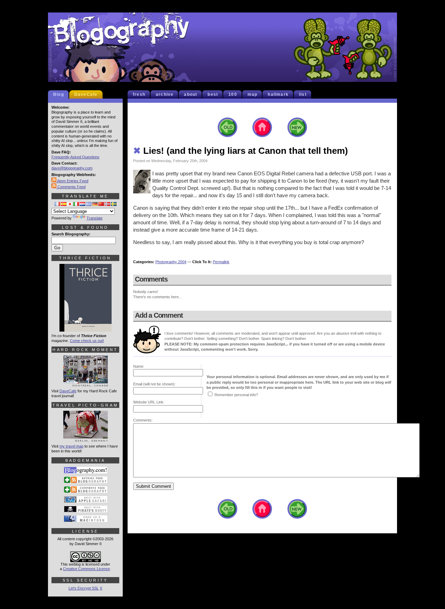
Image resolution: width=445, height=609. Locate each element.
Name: (138, 366)
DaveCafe (86, 94)
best (213, 94)
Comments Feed (71, 187)
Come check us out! (87, 341)
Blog (58, 94)
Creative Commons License (86, 569)
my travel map (71, 446)
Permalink (221, 262)
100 (232, 94)
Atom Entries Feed (72, 181)
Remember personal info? (236, 395)
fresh (139, 94)
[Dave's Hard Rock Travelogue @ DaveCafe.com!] (85, 383)
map (253, 94)
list (303, 94)
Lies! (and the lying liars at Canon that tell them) (240, 150)
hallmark (278, 94)
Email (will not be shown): (154, 384)
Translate (95, 218)
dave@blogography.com (71, 168)
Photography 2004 (170, 262)
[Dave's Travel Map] (85, 439)
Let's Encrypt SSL (83, 588)
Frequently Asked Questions (75, 157)
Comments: (143, 420)
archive (164, 94)
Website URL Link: (148, 402)
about (190, 94)
